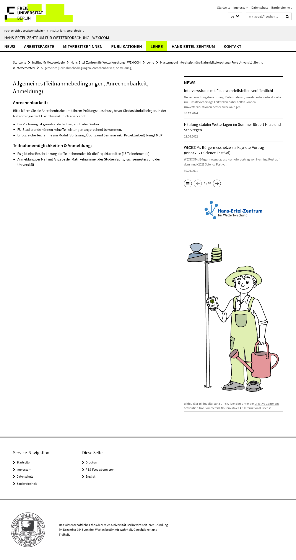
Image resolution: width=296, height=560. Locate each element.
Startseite (223, 7)
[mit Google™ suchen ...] (287, 16)
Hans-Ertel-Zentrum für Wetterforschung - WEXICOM (56, 37)
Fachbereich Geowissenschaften (26, 30)
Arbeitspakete (39, 46)
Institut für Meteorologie (67, 30)
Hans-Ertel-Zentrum (193, 46)
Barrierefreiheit (281, 7)
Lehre (157, 46)
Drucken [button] (91, 462)
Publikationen (126, 46)
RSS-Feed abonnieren (100, 469)
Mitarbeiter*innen (82, 46)
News (9, 46)
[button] (235, 17)
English (91, 476)
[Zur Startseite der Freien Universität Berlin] (36, 13)
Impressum (240, 7)
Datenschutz (259, 7)
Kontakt (232, 46)
